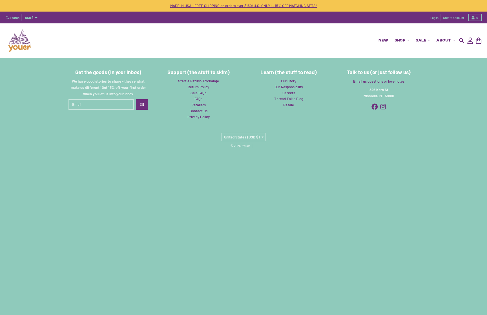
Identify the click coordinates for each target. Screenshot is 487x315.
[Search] (462, 41)
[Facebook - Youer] (374, 106)
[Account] (470, 41)
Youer (246, 145)
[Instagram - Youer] (383, 106)
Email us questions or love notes (378, 81)
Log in (434, 17)
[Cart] (478, 41)
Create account (453, 17)
